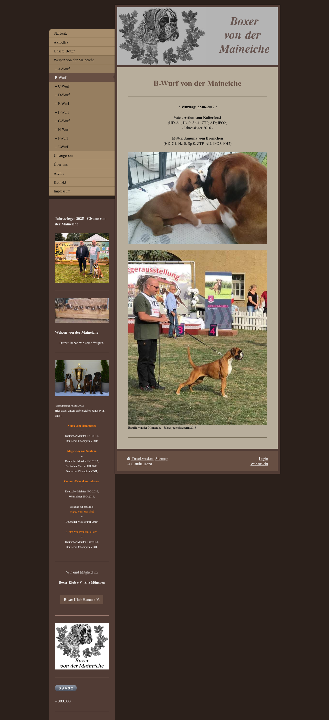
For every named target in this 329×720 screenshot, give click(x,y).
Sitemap (161, 458)
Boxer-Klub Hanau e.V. (82, 599)
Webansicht (259, 463)
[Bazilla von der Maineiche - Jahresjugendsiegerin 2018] (197, 337)
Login (263, 458)
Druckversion (142, 458)
